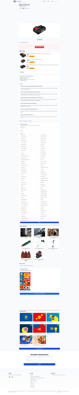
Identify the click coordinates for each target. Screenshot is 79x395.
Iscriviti (39, 364)
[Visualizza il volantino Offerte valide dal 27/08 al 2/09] (39, 281)
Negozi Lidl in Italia (33, 379)
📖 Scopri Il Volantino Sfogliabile (40, 293)
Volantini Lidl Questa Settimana (34, 376)
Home (44, 1)
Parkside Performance (24, 42)
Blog (52, 1)
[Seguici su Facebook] (10, 377)
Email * (21, 130)
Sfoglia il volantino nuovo (39, 47)
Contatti (31, 382)
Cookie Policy (32, 385)
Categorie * (21, 133)
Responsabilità (32, 386)
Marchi (49, 1)
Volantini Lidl (22, 8)
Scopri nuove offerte (39, 348)
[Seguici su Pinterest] (12, 377)
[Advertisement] (39, 16)
